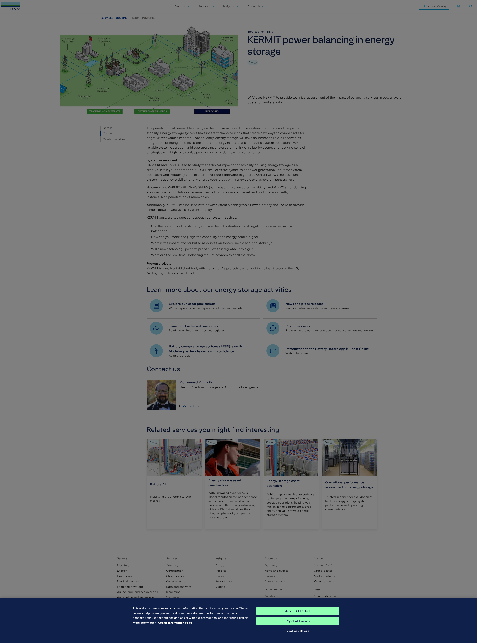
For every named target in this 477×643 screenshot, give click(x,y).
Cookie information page (175, 622)
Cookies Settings (298, 631)
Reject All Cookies (298, 621)
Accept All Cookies (297, 611)
